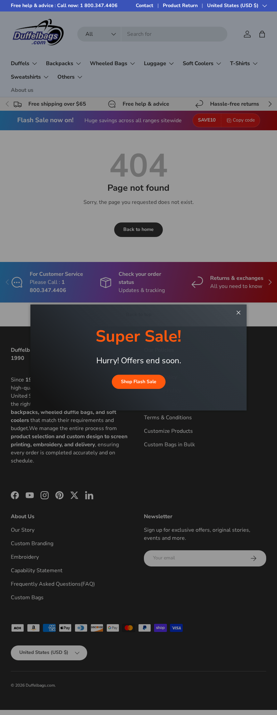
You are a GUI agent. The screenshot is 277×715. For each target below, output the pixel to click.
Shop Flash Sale (138, 381)
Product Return (180, 5)
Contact (144, 5)
